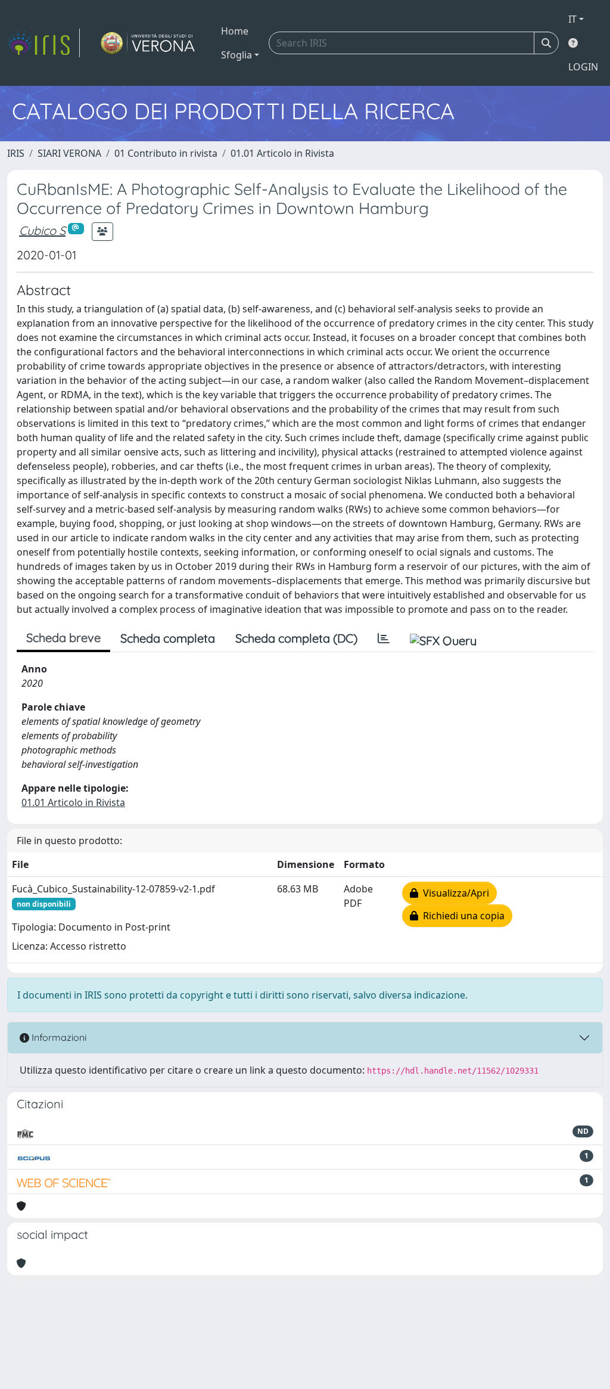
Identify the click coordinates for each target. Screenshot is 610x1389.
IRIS (15, 153)
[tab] (384, 638)
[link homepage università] (148, 43)
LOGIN (583, 66)
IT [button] (572, 19)
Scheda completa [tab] (167, 638)
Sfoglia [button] (236, 54)
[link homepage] (43, 43)
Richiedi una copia (461, 915)
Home (234, 31)
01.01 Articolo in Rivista (282, 153)
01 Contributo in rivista (165, 153)
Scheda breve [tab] (63, 637)
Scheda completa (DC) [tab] (296, 638)
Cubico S (42, 230)
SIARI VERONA (69, 153)
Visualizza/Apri (453, 893)
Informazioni (57, 1037)
